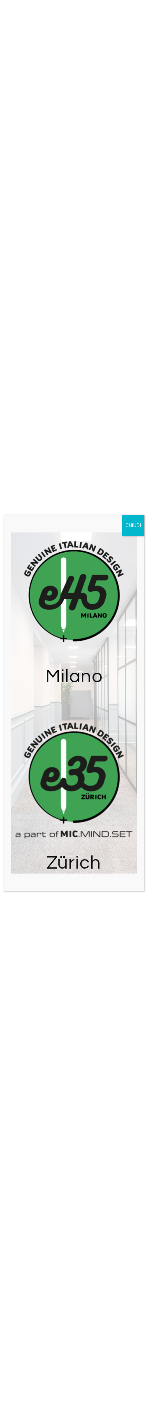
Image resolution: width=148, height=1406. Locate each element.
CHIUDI (133, 525)
